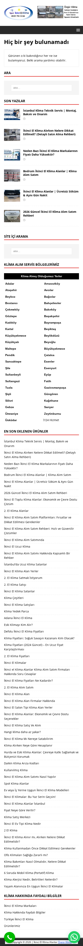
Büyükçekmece (54, 348)
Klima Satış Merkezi (17, 817)
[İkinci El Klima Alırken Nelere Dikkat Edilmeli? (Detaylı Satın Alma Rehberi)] (12, 139)
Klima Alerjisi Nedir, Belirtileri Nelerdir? (30, 879)
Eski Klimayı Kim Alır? (18, 625)
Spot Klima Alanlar (16, 783)
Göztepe (11, 316)
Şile (7, 368)
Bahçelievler (52, 303)
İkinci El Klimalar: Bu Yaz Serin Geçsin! (30, 797)
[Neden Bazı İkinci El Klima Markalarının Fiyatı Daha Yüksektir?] (12, 159)
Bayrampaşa (52, 322)
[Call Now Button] (9, 937)
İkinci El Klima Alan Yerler (21, 571)
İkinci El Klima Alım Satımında (24, 540)
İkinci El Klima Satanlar (19, 591)
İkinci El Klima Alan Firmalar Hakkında (29, 701)
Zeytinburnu (52, 413)
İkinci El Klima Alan (17, 694)
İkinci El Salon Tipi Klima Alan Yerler (28, 707)
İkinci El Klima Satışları (19, 605)
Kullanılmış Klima (16, 770)
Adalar (9, 283)
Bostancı (11, 303)
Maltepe (10, 348)
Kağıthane (51, 400)
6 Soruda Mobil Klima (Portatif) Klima (29, 873)
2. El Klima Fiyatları (17, 656)
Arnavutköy (52, 283)
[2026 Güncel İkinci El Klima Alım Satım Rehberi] (12, 220)
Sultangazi (12, 381)
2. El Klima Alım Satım (18, 687)
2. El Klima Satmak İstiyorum (23, 578)
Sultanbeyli (13, 374)
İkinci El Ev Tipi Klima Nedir (22, 824)
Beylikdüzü (51, 335)
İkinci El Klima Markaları (20, 906)
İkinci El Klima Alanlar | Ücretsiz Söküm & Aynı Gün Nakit (51, 193)
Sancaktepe (13, 361)
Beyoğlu (50, 342)
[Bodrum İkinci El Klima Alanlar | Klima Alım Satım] (12, 179)
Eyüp (47, 374)
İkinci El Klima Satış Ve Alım (22, 725)
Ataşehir (11, 290)
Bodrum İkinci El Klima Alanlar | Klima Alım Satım (50, 173)
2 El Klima (10, 830)
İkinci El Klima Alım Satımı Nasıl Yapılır (30, 777)
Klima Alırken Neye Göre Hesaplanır (28, 745)
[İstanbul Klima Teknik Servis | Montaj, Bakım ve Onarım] (12, 118)
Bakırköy (50, 309)
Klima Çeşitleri (14, 598)
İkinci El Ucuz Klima (17, 546)
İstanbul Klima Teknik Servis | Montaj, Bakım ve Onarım (50, 112)
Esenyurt (50, 368)
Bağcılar (49, 296)
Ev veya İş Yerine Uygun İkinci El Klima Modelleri (36, 790)
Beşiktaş (50, 329)
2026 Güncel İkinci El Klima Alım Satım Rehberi (49, 213)
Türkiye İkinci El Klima (18, 919)
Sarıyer (49, 407)
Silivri (9, 400)
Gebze (9, 407)
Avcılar (48, 290)
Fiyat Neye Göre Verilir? (19, 810)
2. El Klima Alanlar (16, 511)
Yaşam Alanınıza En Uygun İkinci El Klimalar (33, 886)
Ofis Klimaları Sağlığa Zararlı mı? (26, 855)
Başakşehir (51, 316)
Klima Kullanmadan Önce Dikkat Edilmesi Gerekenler (40, 848)
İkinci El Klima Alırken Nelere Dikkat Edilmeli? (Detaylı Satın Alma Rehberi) (49, 132)
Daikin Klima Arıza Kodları (21, 763)
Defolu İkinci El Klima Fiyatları (24, 631)
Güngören (51, 394)
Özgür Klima (65, 942)
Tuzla (8, 387)
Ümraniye (11, 413)
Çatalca (49, 355)
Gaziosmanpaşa (55, 387)
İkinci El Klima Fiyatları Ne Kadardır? (28, 680)
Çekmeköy (12, 309)
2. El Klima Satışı (15, 585)
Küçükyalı (12, 342)
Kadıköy (11, 322)
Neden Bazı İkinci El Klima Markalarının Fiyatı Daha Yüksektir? (50, 152)
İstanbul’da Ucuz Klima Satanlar (25, 564)
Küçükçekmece (15, 335)
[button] (77, 30)
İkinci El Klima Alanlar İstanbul (24, 803)
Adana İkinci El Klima (18, 618)
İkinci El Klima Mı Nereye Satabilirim (28, 739)
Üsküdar (11, 420)
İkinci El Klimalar (15, 663)
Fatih (47, 381)
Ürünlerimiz (12, 926)
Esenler (49, 361)
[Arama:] (41, 88)
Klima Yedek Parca (16, 611)
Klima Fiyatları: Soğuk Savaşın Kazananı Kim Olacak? (39, 638)
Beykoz (10, 296)
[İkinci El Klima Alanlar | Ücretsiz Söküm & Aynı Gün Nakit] (12, 199)
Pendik (10, 355)
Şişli (8, 394)
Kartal (9, 329)
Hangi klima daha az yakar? (22, 732)
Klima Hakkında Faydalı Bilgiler (25, 912)
